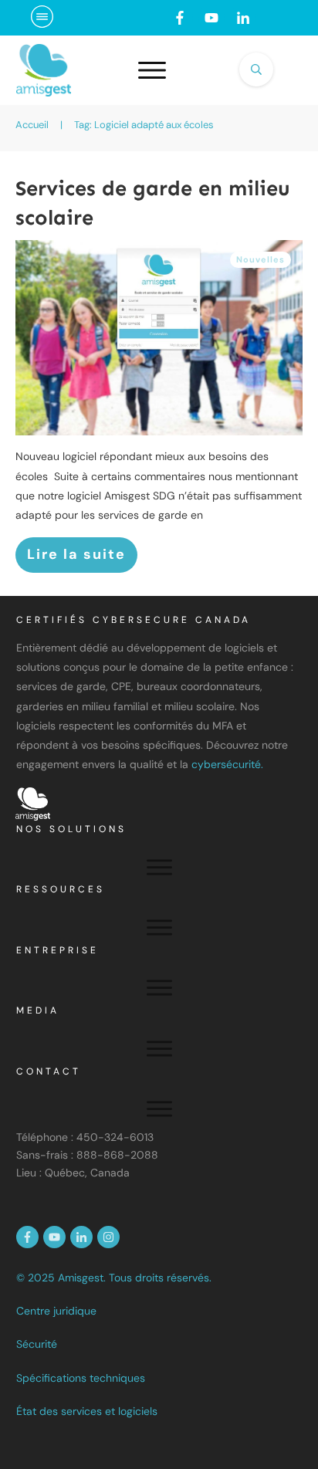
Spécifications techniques (80, 1378)
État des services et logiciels (86, 1411)
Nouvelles (260, 259)
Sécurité (36, 1344)
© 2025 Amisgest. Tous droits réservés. (113, 1278)
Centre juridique (56, 1311)
